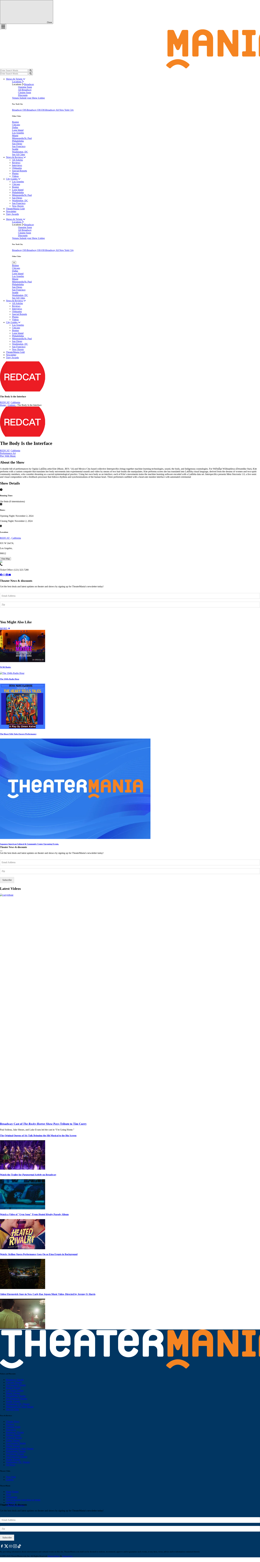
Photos (15, 173)
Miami (15, 135)
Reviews (16, 162)
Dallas (15, 127)
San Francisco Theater (16, 1398)
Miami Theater (13, 1393)
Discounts (23, 95)
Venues (16, 98)
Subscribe (7, 613)
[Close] (1, 850)
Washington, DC (20, 152)
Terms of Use (67, 1556)
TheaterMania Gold (15, 208)
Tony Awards (12, 214)
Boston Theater (13, 1388)
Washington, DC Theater (18, 1404)
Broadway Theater (15, 1379)
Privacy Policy (54, 1556)
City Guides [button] (12, 179)
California (15, 402)
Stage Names (12, 1491)
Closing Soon (24, 92)
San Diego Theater (15, 1454)
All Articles (17, 160)
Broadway (29, 84)
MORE (4, 628)
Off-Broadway (30, 110)
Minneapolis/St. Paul (22, 138)
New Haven (18, 206)
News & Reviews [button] (14, 157)
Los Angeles (18, 133)
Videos (15, 176)
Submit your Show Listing (32, 98)
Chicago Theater (14, 1382)
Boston (15, 122)
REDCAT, (5, 402)
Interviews (17, 165)
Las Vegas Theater (15, 1390)
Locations (17, 81)
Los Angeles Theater (16, 1385)
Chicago (16, 124)
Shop (8, 1494)
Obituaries (17, 168)
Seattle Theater (13, 1401)
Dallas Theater (13, 1440)
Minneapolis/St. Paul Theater (20, 1406)
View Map (5, 559)
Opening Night (13, 1427)
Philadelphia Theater (16, 1396)
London (10, 1479)
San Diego (17, 143)
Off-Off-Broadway (46, 110)
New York (11, 1477)
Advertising (11, 1497)
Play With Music (8, 456)
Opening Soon (25, 87)
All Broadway (25, 90)
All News (10, 1465)
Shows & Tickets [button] (14, 79)
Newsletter (11, 211)
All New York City (65, 110)
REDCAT (5, 538)
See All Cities (18, 154)
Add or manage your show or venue (23, 1499)
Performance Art (8, 453)
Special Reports (19, 170)
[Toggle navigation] (3, 26)
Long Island (17, 130)
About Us (10, 1502)
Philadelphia (18, 141)
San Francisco (18, 146)
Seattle (15, 149)
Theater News (12, 1421)
